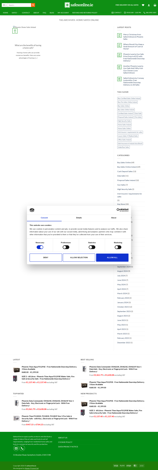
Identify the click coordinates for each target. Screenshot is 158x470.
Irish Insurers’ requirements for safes (130, 132)
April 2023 (121, 329)
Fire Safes (138, 117)
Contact (26, 13)
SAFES (14, 13)
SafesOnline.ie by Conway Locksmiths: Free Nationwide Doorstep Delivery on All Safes (133, 81)
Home (5, 13)
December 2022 (123, 342)
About (36, 13)
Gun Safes (121, 185)
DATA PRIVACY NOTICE (68, 446)
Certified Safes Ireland (125, 113)
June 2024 (121, 280)
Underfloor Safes (123, 147)
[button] (149, 5)
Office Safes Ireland (124, 140)
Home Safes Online (124, 128)
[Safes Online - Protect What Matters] (79, 5)
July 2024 (121, 275)
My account (63, 13)
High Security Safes (124, 121)
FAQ (44, 13)
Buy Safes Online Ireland (126, 110)
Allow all (112, 257)
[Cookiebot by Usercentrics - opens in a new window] (118, 210)
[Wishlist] (143, 5)
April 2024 (121, 289)
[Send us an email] (16, 448)
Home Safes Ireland (124, 125)
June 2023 (121, 320)
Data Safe (138, 113)
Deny (45, 257)
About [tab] (113, 218)
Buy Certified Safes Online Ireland (129, 98)
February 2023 (123, 338)
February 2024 (123, 298)
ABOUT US (62, 437)
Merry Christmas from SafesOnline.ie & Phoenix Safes (133, 36)
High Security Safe (124, 189)
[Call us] (22, 448)
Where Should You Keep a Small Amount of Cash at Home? (133, 46)
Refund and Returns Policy (84, 13)
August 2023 (122, 316)
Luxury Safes (122, 136)
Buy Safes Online (123, 106)
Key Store (121, 204)
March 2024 (122, 293)
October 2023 (123, 307)
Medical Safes (133, 136)
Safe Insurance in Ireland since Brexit (130, 143)
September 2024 (123, 267)
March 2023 (122, 333)
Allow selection (79, 257)
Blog (52, 13)
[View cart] (155, 5)
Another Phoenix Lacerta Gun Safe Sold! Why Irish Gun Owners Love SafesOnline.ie (133, 69)
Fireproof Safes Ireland (125, 117)
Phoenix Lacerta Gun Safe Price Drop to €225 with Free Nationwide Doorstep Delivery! (134, 57)
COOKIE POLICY (65, 442)
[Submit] (33, 5)
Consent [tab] (44, 218)
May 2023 (121, 325)
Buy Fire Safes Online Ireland (127, 102)
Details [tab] (79, 218)
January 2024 (122, 302)
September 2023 (123, 311)
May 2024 (121, 284)
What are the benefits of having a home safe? (28, 46)
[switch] (66, 247)
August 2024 (122, 271)
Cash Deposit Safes (125, 171)
